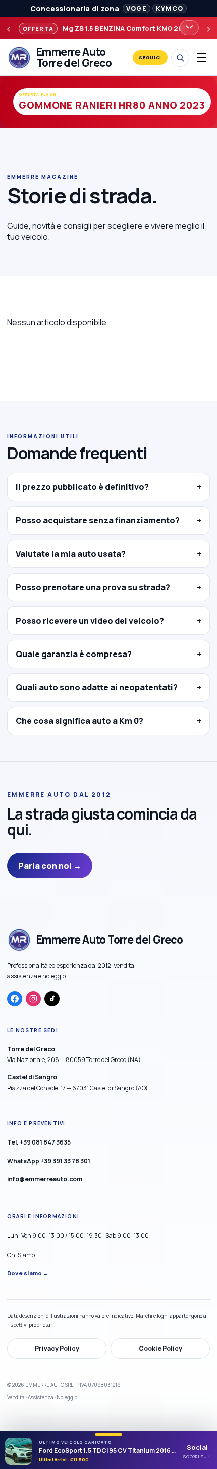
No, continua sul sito (108, 819)
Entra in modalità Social (108, 793)
